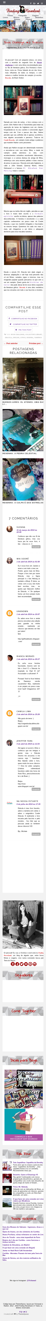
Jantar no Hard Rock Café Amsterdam (17, 1251)
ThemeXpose (23, 1314)
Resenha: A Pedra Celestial (20, 453)
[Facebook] (17, 965)
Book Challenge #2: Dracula (23, 43)
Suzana (21, 527)
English (16, 338)
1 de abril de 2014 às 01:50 (28, 562)
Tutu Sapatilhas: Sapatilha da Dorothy (28, 1163)
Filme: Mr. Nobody (20, 1187)
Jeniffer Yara (25, 741)
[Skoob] (13, 965)
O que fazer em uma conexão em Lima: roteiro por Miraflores (28, 1200)
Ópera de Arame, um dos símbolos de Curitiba (21, 1232)
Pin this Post (25, 330)
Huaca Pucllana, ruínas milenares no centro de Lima (23, 1235)
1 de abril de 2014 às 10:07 (28, 614)
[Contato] (26, 965)
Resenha (30, 338)
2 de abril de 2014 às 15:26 (28, 714)
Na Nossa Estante (27, 801)
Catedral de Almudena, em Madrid (16, 1245)
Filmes (10, 16)
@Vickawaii (31, 1280)
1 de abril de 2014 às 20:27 (28, 659)
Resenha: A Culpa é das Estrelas (23, 503)
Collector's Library (33, 334)
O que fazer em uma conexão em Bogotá (19, 1248)
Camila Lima (24, 711)
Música (16, 17)
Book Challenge (17, 334)
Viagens (35, 16)
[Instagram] (35, 965)
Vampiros (38, 338)
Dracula (8, 338)
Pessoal (29, 19)
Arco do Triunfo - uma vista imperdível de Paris (21, 1237)
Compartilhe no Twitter (25, 324)
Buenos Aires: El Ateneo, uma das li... (23, 403)
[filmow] (30, 965)
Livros (5, 17)
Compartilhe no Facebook (24, 319)
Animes (17, 19)
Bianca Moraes (25, 656)
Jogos (27, 17)
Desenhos (39, 17)
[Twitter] (22, 965)
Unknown (22, 611)
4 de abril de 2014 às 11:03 (28, 744)
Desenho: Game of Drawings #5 (25, 1175)
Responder (36, 547)
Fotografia (23, 16)
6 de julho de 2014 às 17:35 (28, 804)
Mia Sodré (23, 558)
